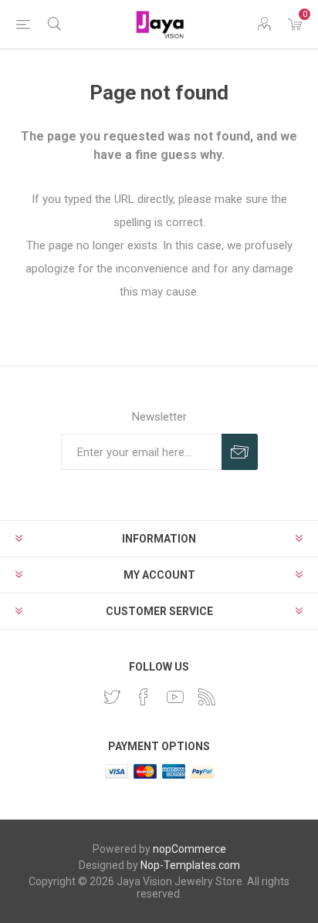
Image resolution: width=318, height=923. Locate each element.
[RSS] (207, 697)
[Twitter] (112, 697)
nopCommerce (189, 849)
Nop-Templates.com (190, 865)
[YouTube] (175, 697)
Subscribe (240, 452)
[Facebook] (143, 697)
